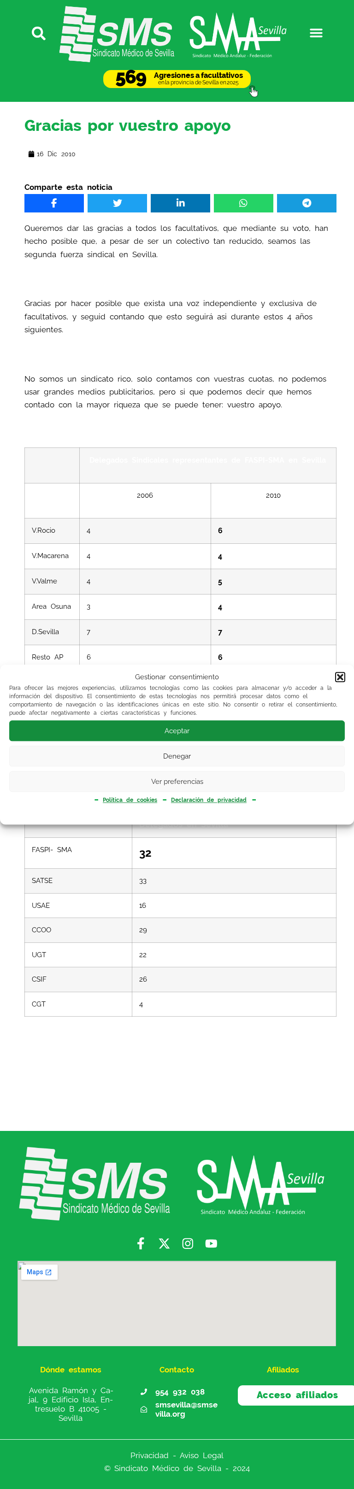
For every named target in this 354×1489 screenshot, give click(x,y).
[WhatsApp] (243, 203)
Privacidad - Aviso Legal (177, 1455)
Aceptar (177, 731)
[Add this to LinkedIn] (180, 203)
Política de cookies (130, 800)
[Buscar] (37, 33)
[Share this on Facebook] (54, 203)
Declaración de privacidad (209, 800)
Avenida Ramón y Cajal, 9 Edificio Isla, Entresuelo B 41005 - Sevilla (71, 1403)
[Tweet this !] (117, 203)
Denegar (177, 756)
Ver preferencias (177, 781)
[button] (340, 677)
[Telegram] (306, 203)
